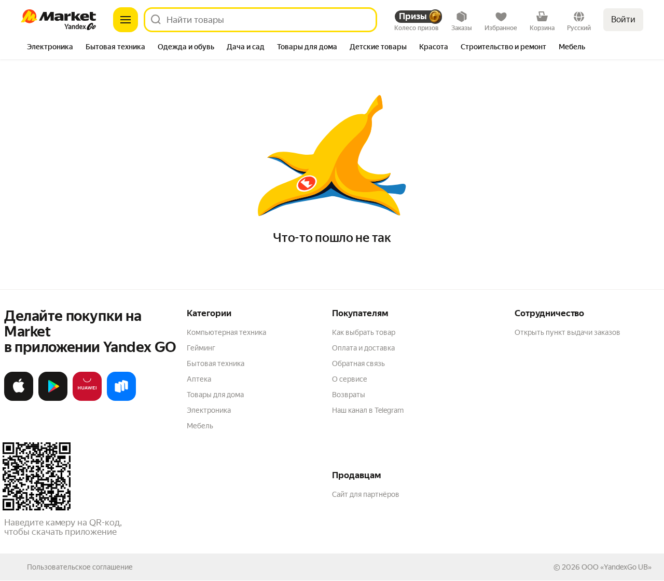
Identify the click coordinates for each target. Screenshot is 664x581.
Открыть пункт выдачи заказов (567, 332)
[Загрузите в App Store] (18, 398)
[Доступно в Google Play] (52, 398)
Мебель (200, 426)
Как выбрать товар (363, 332)
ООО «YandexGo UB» (617, 567)
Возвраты (348, 394)
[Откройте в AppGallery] (87, 398)
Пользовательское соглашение (80, 567)
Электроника (209, 410)
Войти (623, 19)
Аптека (199, 379)
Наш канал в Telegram (368, 410)
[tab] (50, 47)
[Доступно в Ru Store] (121, 398)
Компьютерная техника (226, 332)
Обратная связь (358, 363)
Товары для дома (215, 394)
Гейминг (201, 348)
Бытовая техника (215, 363)
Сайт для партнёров (365, 494)
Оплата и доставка (363, 348)
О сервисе (349, 379)
